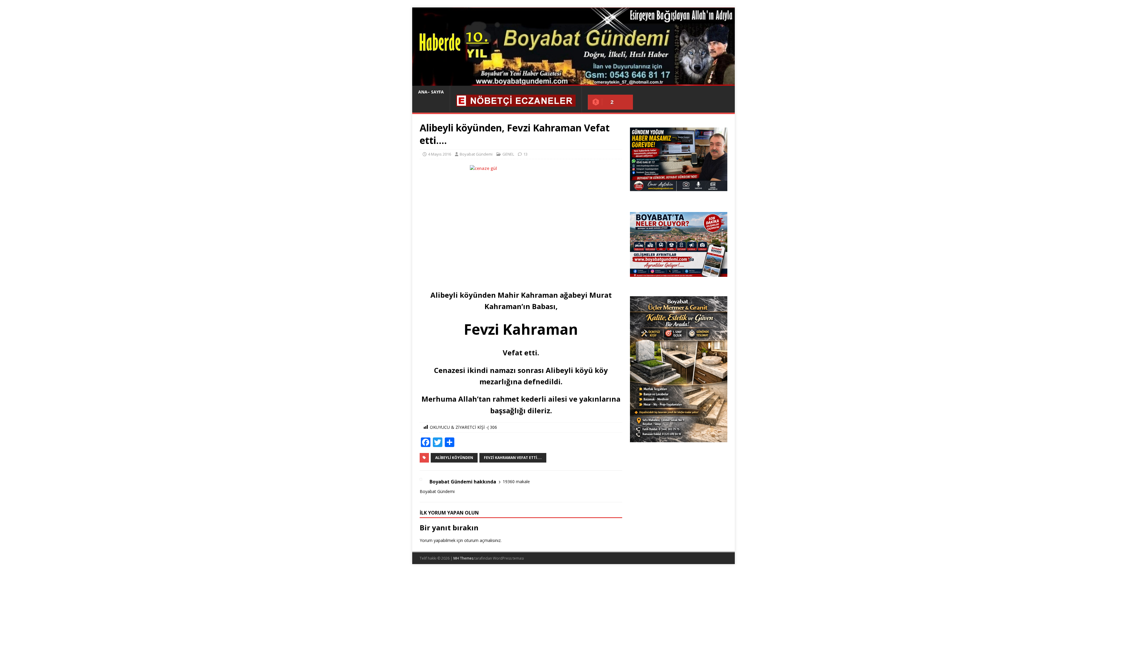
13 (525, 154)
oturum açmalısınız (482, 540)
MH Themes (463, 558)
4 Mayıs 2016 (439, 154)
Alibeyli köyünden (454, 457)
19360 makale (516, 481)
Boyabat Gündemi (476, 154)
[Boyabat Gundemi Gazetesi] (573, 82)
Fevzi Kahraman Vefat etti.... (513, 457)
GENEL (508, 154)
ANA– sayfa (431, 92)
